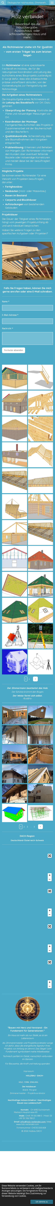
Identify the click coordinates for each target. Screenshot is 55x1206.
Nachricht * (7, 328)
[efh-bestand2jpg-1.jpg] (15, 403)
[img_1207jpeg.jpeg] (40, 715)
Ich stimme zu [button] (42, 1202)
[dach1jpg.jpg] (40, 455)
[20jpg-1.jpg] (15, 377)
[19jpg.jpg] (15, 429)
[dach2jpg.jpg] (40, 403)
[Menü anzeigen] (52, 2)
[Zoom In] (50, 875)
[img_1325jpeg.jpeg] (40, 774)
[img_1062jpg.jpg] (15, 734)
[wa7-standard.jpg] (40, 558)
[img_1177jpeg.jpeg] (40, 754)
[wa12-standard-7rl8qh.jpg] (40, 610)
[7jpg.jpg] (40, 813)
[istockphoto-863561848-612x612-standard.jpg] (40, 662)
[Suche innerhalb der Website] (3, 2)
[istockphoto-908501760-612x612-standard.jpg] (15, 662)
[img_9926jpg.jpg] (40, 793)
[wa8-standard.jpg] (15, 584)
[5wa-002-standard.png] (15, 558)
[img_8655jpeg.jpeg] (15, 774)
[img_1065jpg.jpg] (40, 734)
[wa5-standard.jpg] (40, 507)
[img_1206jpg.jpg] (15, 793)
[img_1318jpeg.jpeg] (15, 754)
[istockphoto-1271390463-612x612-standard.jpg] (15, 636)
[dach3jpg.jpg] (40, 429)
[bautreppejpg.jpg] (40, 377)
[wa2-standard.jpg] (40, 481)
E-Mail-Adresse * (10, 315)
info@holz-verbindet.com (33, 1122)
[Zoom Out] (50, 879)
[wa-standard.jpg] (15, 481)
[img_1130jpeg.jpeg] (15, 715)
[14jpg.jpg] (15, 455)
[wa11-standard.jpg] (15, 610)
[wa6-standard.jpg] (15, 532)
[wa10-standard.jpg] (40, 584)
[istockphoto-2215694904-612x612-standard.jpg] (40, 636)
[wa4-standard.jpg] (15, 507)
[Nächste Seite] (35, 679)
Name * (5, 301)
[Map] (27, 867)
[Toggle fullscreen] (50, 856)
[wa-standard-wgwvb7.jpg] (40, 532)
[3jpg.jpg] (15, 813)
